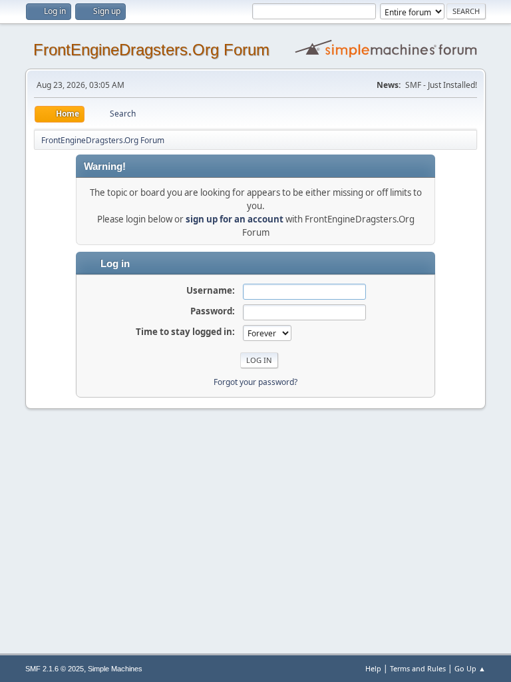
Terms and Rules (418, 668)
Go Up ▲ (470, 668)
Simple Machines (115, 669)
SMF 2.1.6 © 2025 (54, 669)
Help (373, 668)
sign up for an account (234, 219)
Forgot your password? (255, 382)
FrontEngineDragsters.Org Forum (151, 50)
